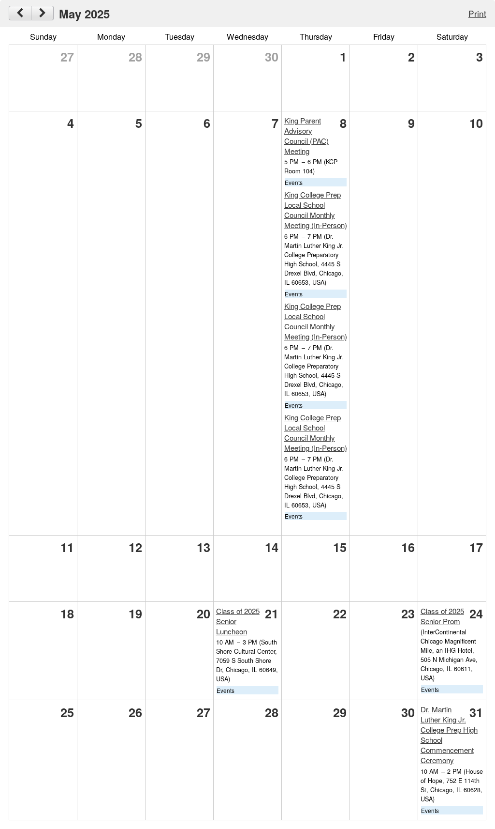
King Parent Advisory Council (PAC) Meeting (306, 135)
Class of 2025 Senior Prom (442, 616)
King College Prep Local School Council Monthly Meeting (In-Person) (315, 209)
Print (477, 13)
